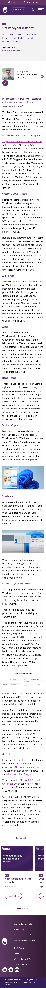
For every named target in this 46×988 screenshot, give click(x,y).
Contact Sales (18, 9)
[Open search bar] (33, 9)
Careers (17, 953)
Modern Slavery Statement (25, 940)
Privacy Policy (20, 929)
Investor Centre (20, 964)
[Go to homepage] (4, 942)
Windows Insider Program (19, 774)
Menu (41, 9)
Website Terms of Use (23, 959)
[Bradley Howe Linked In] (42, 76)
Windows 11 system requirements (22, 767)
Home (5, 10)
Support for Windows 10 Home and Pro (22, 141)
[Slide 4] (27, 908)
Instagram (17, 969)
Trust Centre (19, 948)
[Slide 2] (22, 908)
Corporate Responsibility (24, 934)
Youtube (10, 969)
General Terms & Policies (24, 924)
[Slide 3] (24, 908)
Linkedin (4, 969)
